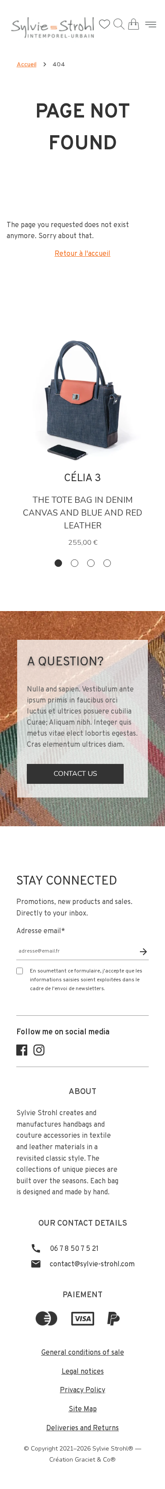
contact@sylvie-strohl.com (91, 1264)
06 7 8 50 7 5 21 (73, 1249)
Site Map (83, 1409)
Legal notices (83, 1371)
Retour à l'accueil (82, 254)
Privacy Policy (82, 1390)
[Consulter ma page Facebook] (21, 1053)
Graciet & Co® (95, 1459)
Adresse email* (40, 931)
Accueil (27, 64)
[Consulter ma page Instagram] (38, 1053)
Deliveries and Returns (82, 1428)
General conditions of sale (82, 1352)
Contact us (75, 774)
